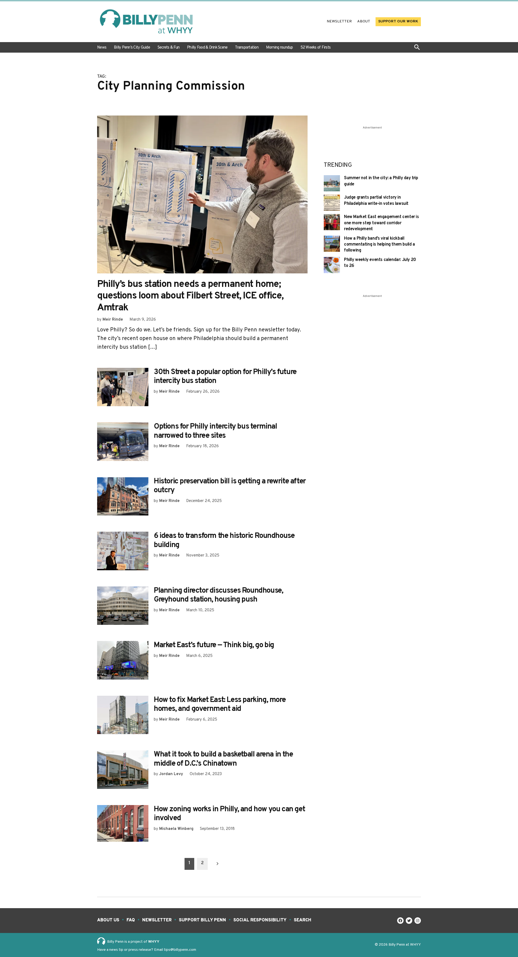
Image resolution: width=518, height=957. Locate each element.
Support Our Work (398, 21)
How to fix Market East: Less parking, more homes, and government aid (219, 704)
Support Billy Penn (202, 920)
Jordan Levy (171, 774)
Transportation (246, 47)
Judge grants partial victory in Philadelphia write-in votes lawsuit (376, 200)
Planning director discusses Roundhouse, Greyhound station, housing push (218, 595)
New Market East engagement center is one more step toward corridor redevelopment (381, 223)
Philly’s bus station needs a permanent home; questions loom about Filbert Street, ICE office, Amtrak (190, 296)
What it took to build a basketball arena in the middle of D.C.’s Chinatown (223, 759)
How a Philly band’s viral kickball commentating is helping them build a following (379, 244)
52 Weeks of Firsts (316, 47)
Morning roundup (279, 47)
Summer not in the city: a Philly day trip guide (381, 181)
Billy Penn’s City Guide (132, 47)
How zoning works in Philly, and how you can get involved (229, 814)
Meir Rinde (113, 319)
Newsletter (339, 21)
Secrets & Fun (168, 47)
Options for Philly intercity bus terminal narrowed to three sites (215, 431)
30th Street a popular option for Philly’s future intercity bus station (225, 376)
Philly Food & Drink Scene (207, 47)
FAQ (131, 920)
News (101, 47)
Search (302, 920)
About (363, 21)
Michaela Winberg (176, 829)
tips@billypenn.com (180, 950)
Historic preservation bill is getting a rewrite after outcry (230, 486)
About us (108, 920)
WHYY (153, 941)
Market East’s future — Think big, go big (214, 645)
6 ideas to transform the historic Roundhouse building (224, 540)
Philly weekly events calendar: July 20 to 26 (380, 263)
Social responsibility (260, 920)
